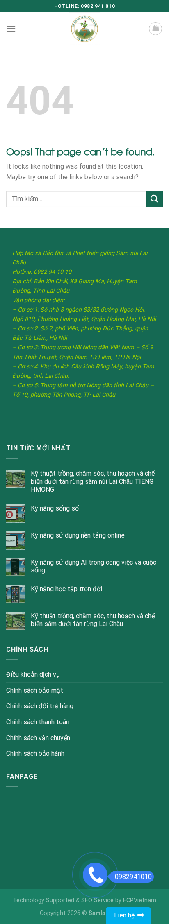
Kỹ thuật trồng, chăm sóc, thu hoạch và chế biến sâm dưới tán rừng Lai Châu (93, 620)
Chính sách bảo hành (35, 753)
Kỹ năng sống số (55, 508)
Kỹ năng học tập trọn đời (66, 589)
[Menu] (11, 28)
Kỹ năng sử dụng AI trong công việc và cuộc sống (93, 566)
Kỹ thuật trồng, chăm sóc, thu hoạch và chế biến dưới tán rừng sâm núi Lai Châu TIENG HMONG (93, 481)
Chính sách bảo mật (34, 690)
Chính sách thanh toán (37, 722)
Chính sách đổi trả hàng (39, 706)
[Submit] (154, 199)
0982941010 (133, 877)
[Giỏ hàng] (155, 28)
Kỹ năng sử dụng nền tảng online (78, 535)
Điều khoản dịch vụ (33, 674)
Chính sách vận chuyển (38, 738)
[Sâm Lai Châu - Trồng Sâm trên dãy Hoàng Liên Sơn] (85, 28)
